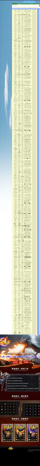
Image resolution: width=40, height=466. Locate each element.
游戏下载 (15, 362)
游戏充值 (26, 362)
